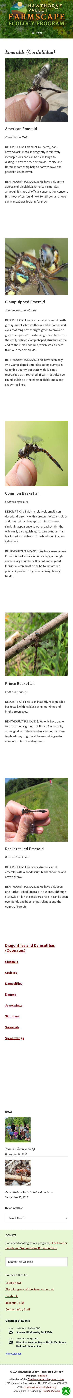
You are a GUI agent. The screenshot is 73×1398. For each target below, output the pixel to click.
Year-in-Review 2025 (20, 1149)
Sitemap (42, 1375)
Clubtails (11, 962)
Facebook (11, 1296)
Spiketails (12, 1027)
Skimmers (12, 1016)
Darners (10, 994)
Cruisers (11, 972)
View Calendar (13, 1353)
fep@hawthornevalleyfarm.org (40, 1387)
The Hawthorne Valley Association (46, 1379)
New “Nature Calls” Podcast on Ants (29, 1192)
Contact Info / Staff (17, 1309)
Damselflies (13, 983)
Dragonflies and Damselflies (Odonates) (30, 948)
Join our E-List (14, 1303)
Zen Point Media (51, 1391)
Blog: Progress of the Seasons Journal (29, 1289)
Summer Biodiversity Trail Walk (34, 1332)
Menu (38, 32)
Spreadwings (14, 1038)
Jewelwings (13, 1005)
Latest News (13, 1283)
